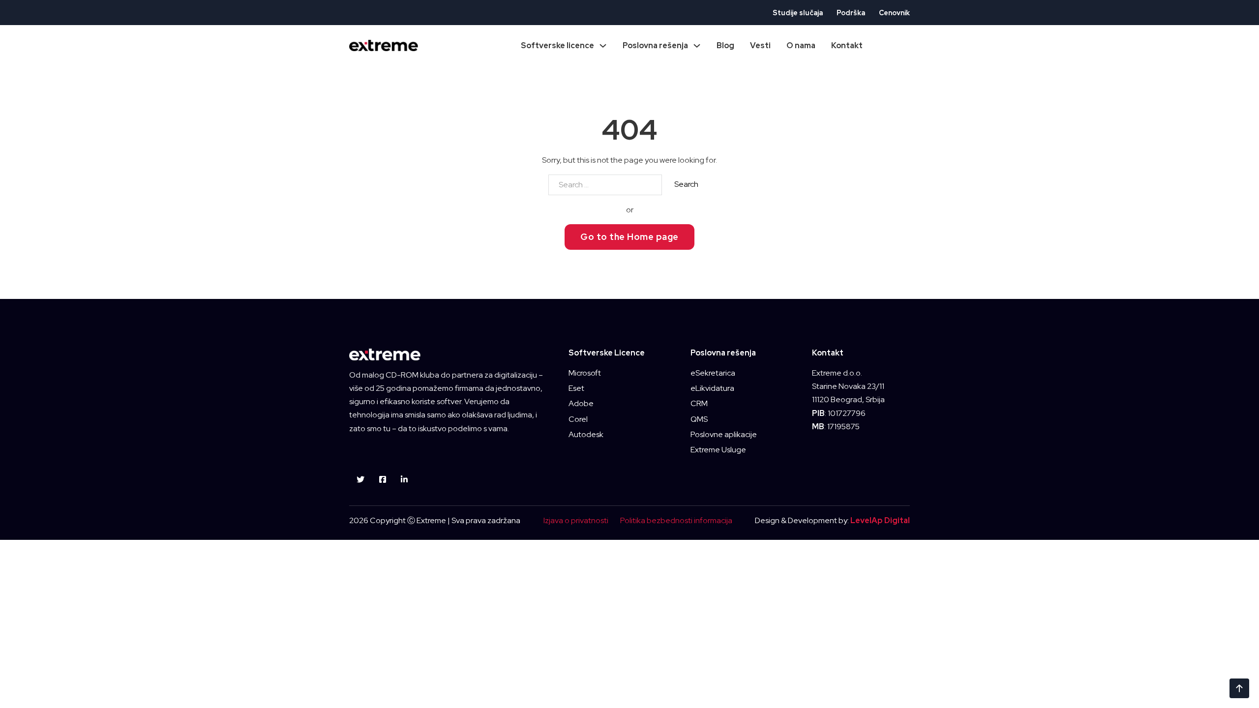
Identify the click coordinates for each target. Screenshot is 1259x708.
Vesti (760, 45)
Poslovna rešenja (655, 45)
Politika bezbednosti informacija (676, 520)
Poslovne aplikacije (723, 434)
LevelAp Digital (880, 520)
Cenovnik (894, 12)
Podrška (851, 12)
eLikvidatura (712, 388)
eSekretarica (712, 373)
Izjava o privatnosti (575, 520)
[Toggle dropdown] (603, 46)
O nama (800, 45)
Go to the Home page (629, 236)
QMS (699, 419)
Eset (576, 388)
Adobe (581, 403)
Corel (578, 419)
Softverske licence (557, 45)
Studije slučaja (798, 12)
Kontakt (847, 45)
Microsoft (585, 373)
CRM (699, 403)
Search (686, 184)
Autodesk (586, 434)
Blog (725, 45)
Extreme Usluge (718, 449)
